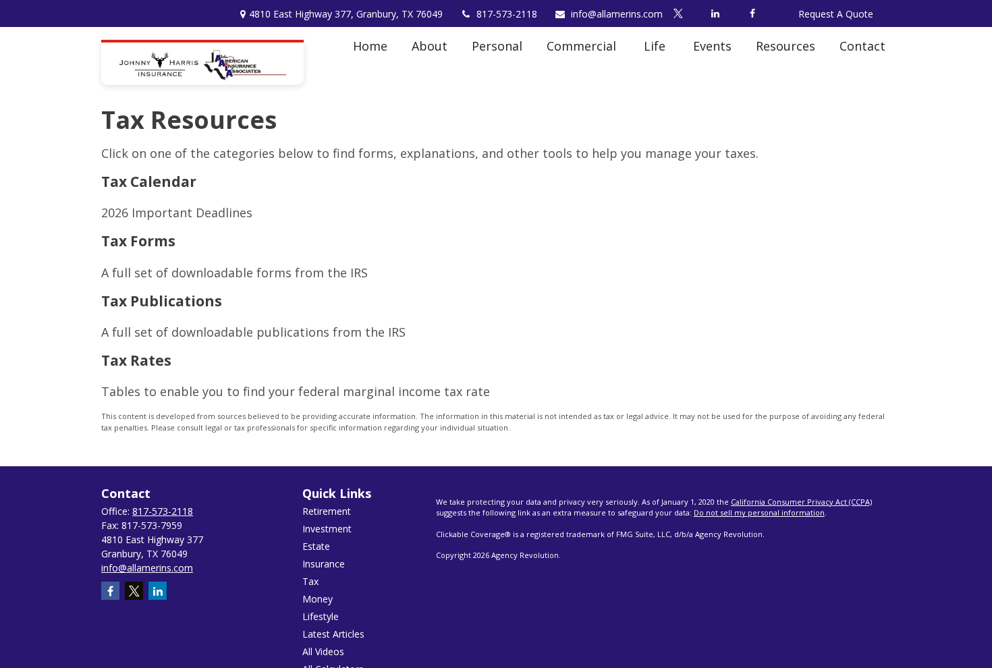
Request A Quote (835, 13)
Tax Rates (136, 360)
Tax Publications (161, 300)
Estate (316, 546)
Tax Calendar (148, 181)
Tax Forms (138, 240)
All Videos (323, 651)
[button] (370, 45)
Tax (310, 581)
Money (317, 598)
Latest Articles (333, 634)
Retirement (326, 511)
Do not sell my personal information (759, 512)
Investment (327, 528)
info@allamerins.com (617, 13)
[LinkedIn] (715, 13)
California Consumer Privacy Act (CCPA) (801, 502)
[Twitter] (678, 13)
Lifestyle (320, 616)
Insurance (323, 563)
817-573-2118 (506, 13)
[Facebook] (752, 13)
